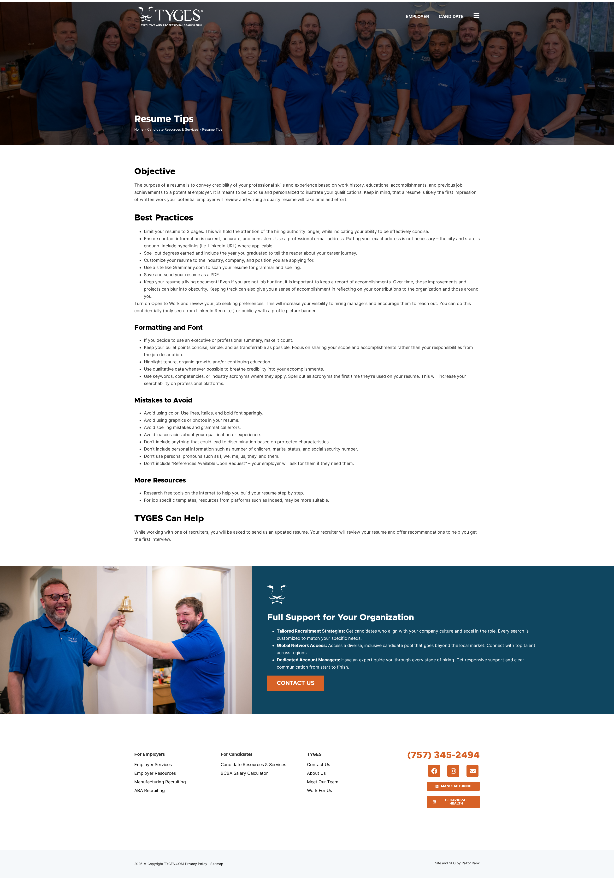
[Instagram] (453, 771)
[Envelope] (472, 771)
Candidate (451, 16)
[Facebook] (434, 771)
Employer (417, 16)
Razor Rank (471, 863)
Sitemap (216, 864)
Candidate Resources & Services (172, 129)
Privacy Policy (196, 864)
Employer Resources (155, 773)
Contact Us (318, 764)
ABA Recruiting (149, 790)
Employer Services (153, 764)
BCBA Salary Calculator (244, 773)
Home (138, 129)
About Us (316, 773)
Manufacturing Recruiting (160, 781)
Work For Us (319, 790)
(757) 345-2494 (443, 755)
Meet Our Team (322, 781)
